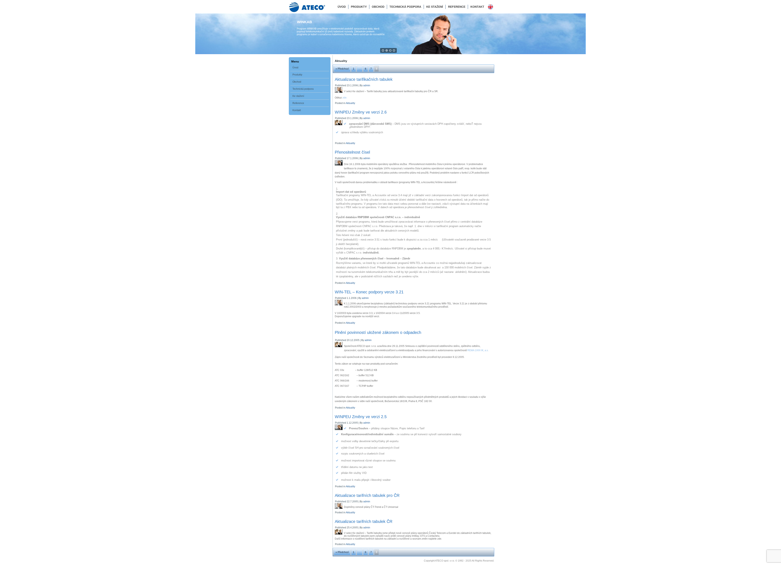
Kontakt (477, 6)
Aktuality (350, 103)
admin (366, 85)
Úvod (342, 6)
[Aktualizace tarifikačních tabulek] (339, 93)
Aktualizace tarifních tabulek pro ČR (367, 495)
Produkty (359, 6)
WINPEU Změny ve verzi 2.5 (361, 416)
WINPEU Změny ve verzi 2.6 (361, 112)
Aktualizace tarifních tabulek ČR (363, 521)
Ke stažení (434, 6)
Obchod (378, 6)
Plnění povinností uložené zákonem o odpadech (378, 332)
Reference (456, 6)
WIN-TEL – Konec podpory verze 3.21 (369, 292)
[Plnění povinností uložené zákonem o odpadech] (339, 347)
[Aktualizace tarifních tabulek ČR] (339, 535)
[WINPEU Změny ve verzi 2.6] (339, 125)
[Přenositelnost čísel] (339, 165)
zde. (345, 97)
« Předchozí (342, 68)
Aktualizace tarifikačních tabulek (364, 79)
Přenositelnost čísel (352, 152)
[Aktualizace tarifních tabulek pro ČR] (339, 509)
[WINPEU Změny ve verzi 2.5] (339, 430)
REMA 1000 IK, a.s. (478, 350)
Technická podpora (405, 6)
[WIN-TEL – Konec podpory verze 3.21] (339, 305)
